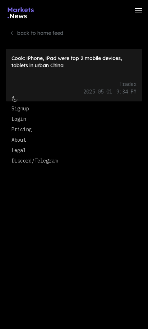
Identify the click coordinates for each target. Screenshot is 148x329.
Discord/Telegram (34, 160)
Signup (20, 108)
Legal (18, 150)
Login (18, 119)
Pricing (21, 129)
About (18, 140)
